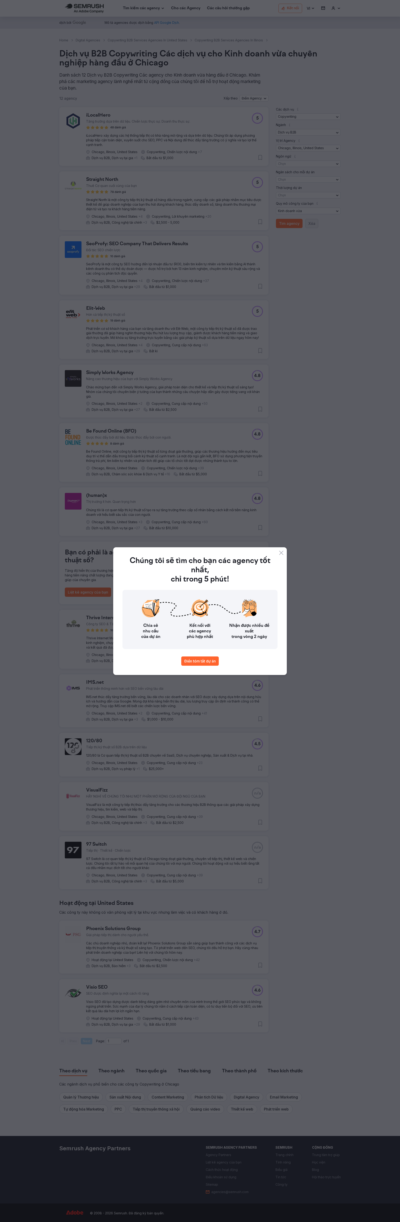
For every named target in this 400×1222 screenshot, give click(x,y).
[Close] (281, 552)
